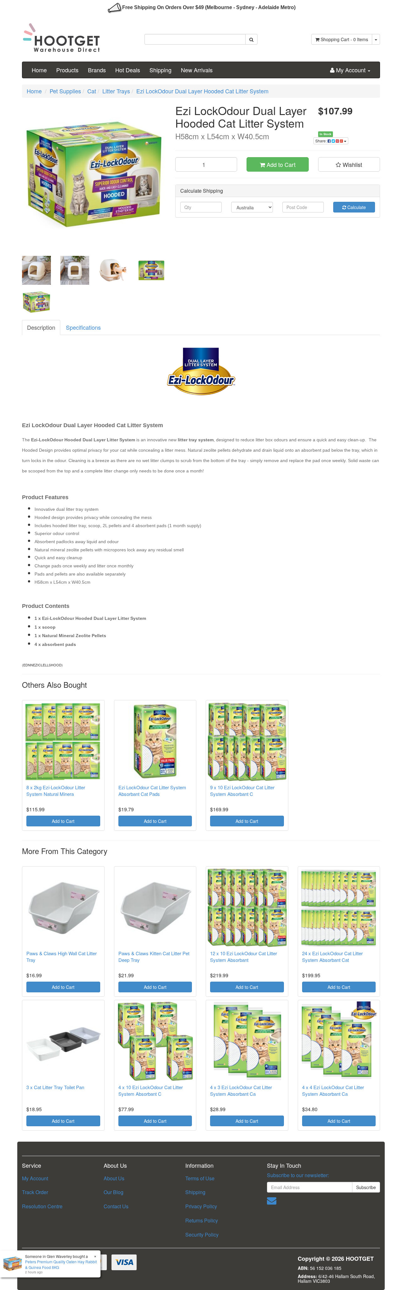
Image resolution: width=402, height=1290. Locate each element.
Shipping (160, 70)
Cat (91, 91)
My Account (35, 1178)
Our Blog (113, 1192)
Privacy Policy (201, 1206)
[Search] (251, 39)
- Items (344, 39)
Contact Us (116, 1206)
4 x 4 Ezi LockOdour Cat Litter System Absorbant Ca (333, 1090)
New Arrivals (197, 70)
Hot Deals (127, 70)
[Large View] (36, 270)
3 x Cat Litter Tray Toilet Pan (55, 1087)
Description (41, 327)
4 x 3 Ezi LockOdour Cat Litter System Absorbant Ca (241, 1090)
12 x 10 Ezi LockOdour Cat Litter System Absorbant (243, 956)
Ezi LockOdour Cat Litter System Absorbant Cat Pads (152, 790)
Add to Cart (280, 164)
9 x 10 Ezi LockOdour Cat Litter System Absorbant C (242, 790)
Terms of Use (200, 1178)
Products (67, 70)
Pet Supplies (65, 91)
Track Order (35, 1192)
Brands (97, 70)
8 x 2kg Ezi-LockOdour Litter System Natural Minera (55, 790)
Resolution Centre (42, 1206)
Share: (321, 140)
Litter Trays (116, 91)
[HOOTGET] (61, 35)
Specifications (83, 327)
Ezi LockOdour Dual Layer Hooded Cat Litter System (202, 91)
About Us (114, 1178)
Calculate (356, 207)
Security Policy (202, 1234)
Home (39, 70)
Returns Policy (201, 1220)
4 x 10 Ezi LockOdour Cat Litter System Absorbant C (150, 1090)
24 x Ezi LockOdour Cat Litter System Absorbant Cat (332, 956)
